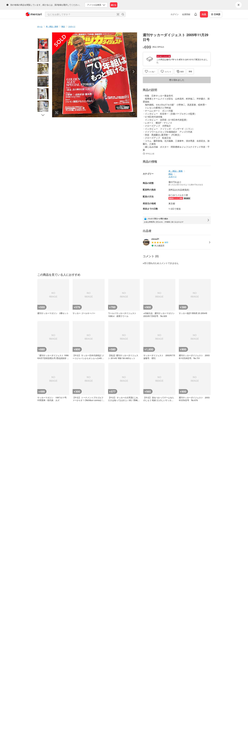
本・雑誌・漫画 (52, 26)
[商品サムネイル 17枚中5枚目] (43, 93)
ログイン (175, 14)
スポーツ (71, 26)
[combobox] (85, 14)
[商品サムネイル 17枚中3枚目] (43, 68)
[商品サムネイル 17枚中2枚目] (43, 56)
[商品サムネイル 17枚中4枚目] (43, 81)
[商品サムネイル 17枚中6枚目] (43, 106)
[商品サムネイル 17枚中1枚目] (43, 43)
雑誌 (63, 26)
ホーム (39, 26)
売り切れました (176, 79)
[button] (118, 14)
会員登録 (186, 14)
